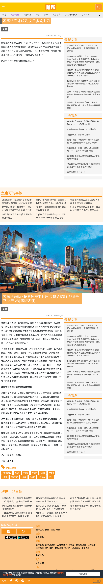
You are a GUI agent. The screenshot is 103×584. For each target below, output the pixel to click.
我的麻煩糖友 (71, 15)
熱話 (53, 529)
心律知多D (86, 15)
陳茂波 (15, 477)
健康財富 (57, 15)
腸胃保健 (40, 547)
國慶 (33, 477)
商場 (52, 472)
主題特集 (27, 15)
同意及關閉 (83, 573)
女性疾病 (59, 547)
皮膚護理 (76, 547)
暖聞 (58, 529)
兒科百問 (49, 547)
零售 (26, 472)
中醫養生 (70, 544)
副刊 (46, 15)
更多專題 (85, 547)
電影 (35, 472)
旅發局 (42, 477)
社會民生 (7, 472)
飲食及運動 (50, 544)
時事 (38, 15)
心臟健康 (91, 544)
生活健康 (61, 544)
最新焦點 (40, 529)
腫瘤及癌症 (81, 544)
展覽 (43, 472)
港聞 (5, 29)
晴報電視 (15, 15)
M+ (51, 477)
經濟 (18, 472)
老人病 (67, 547)
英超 (24, 477)
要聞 (47, 529)
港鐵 (5, 477)
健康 (5, 15)
